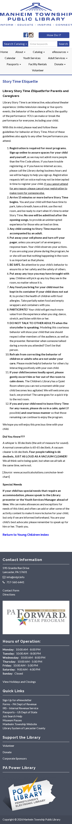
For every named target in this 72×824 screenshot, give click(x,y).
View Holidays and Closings (19, 681)
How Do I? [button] (54, 35)
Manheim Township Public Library (41, 819)
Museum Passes (12, 720)
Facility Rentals (37, 64)
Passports (13, 64)
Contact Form (11, 590)
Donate (59, 64)
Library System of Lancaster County (24, 728)
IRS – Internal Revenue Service (20, 708)
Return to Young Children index (26, 534)
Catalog (38, 51)
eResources (59, 51)
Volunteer (38, 70)
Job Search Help (12, 716)
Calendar (10, 58)
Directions (9, 594)
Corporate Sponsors (15, 758)
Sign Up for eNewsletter (17, 700)
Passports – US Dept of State (20, 712)
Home (4, 51)
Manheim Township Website (20, 724)
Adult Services (57, 58)
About (19, 51)
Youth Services (32, 58)
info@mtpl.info (15, 577)
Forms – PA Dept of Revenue (20, 704)
